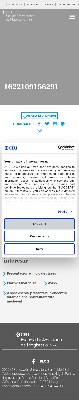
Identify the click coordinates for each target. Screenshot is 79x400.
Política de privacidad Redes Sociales (38, 376)
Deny (39, 248)
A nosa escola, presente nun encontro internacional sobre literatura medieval (37, 297)
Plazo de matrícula (22, 283)
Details (62, 211)
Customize (37, 236)
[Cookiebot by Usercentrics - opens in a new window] (58, 148)
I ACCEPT (39, 223)
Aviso (52, 283)
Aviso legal (55, 374)
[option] (39, 57)
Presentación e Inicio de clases (31, 273)
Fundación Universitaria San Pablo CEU (41, 370)
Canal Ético (53, 378)
